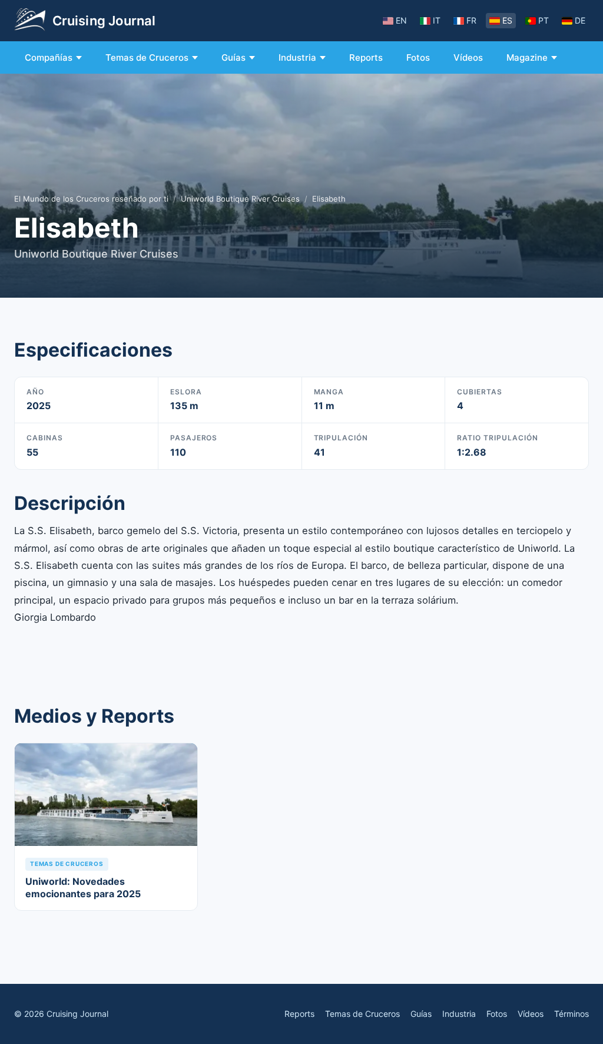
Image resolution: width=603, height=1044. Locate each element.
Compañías (48, 57)
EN (401, 20)
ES (507, 20)
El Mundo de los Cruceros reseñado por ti (91, 198)
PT (543, 20)
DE (580, 20)
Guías (233, 57)
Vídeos (468, 57)
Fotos (418, 57)
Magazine (527, 57)
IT (436, 20)
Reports (366, 57)
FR (471, 20)
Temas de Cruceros (146, 57)
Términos (571, 1014)
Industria (297, 57)
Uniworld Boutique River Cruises (240, 198)
